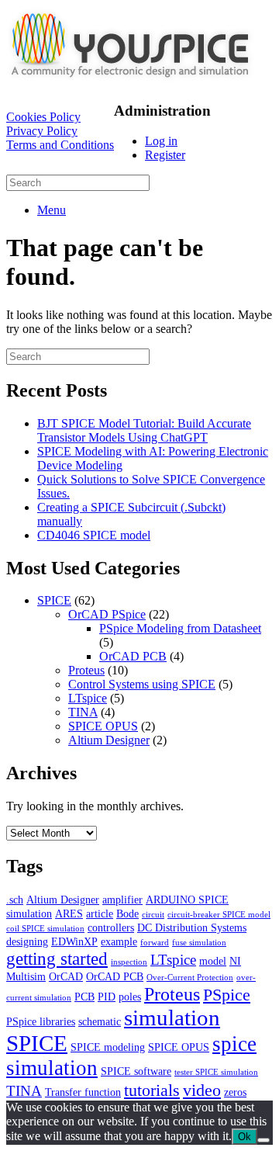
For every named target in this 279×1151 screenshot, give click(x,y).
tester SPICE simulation (216, 1072)
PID (106, 996)
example (119, 941)
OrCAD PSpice (107, 614)
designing (27, 941)
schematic (99, 1021)
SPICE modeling (108, 1047)
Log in (161, 140)
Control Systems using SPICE (141, 684)
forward (154, 942)
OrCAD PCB (133, 656)
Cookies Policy (43, 116)
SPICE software (136, 1071)
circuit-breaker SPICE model (218, 914)
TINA (83, 712)
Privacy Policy (42, 130)
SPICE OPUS (103, 726)
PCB (84, 996)
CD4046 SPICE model (93, 535)
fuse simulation (199, 942)
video (202, 1090)
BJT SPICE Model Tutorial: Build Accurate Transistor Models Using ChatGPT (144, 430)
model (212, 961)
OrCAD (66, 976)
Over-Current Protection (189, 977)
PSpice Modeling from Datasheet (180, 628)
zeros (235, 1092)
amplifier (122, 899)
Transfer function (83, 1092)
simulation (172, 1017)
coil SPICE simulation (45, 928)
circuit (153, 914)
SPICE (54, 600)
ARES (69, 913)
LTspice (87, 698)
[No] (263, 1140)
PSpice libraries (40, 1021)
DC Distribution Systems (191, 927)
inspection (129, 962)
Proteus (86, 670)
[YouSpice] (130, 81)
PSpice (226, 994)
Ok (244, 1136)
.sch (14, 899)
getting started (57, 958)
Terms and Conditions (60, 144)
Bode (127, 913)
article (99, 913)
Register (165, 154)
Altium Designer (109, 740)
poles (130, 996)
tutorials (152, 1090)
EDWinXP (74, 941)
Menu (51, 210)
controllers (111, 927)
